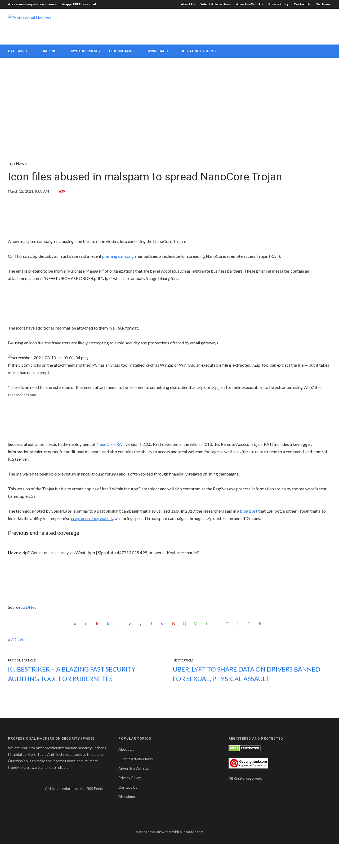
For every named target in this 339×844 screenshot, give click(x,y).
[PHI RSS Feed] (11, 796)
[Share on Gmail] (174, 623)
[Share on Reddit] (141, 623)
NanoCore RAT (110, 444)
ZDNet (29, 607)
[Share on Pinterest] (98, 623)
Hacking (48, 51)
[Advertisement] (234, 26)
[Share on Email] (131, 623)
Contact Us (302, 4)
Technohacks (121, 51)
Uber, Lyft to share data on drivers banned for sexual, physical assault (246, 673)
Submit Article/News (215, 4)
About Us (188, 4)
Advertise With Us (249, 4)
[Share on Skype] (239, 623)
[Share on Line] (196, 623)
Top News (17, 163)
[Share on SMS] (207, 623)
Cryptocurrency (85, 51)
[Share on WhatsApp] (152, 623)
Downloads (157, 51)
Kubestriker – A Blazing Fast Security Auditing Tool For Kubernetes (72, 673)
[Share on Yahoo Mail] (163, 623)
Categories (18, 51)
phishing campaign (119, 256)
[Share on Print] (120, 623)
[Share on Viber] (217, 623)
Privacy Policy (278, 4)
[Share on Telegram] (228, 623)
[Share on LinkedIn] (109, 623)
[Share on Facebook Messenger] (250, 623)
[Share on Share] (261, 623)
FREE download (84, 4)
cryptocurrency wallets (92, 518)
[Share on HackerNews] (185, 623)
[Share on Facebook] (76, 623)
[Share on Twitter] (87, 623)
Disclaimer (323, 4)
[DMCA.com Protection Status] (245, 747)
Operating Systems (198, 51)
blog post (248, 510)
